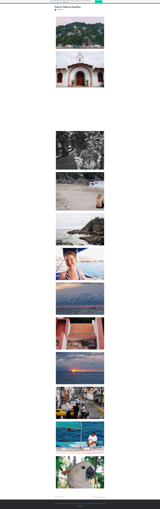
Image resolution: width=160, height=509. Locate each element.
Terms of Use (60, 2)
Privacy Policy (54, 2)
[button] (92, 496)
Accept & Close (98, 1)
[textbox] (80, 252)
